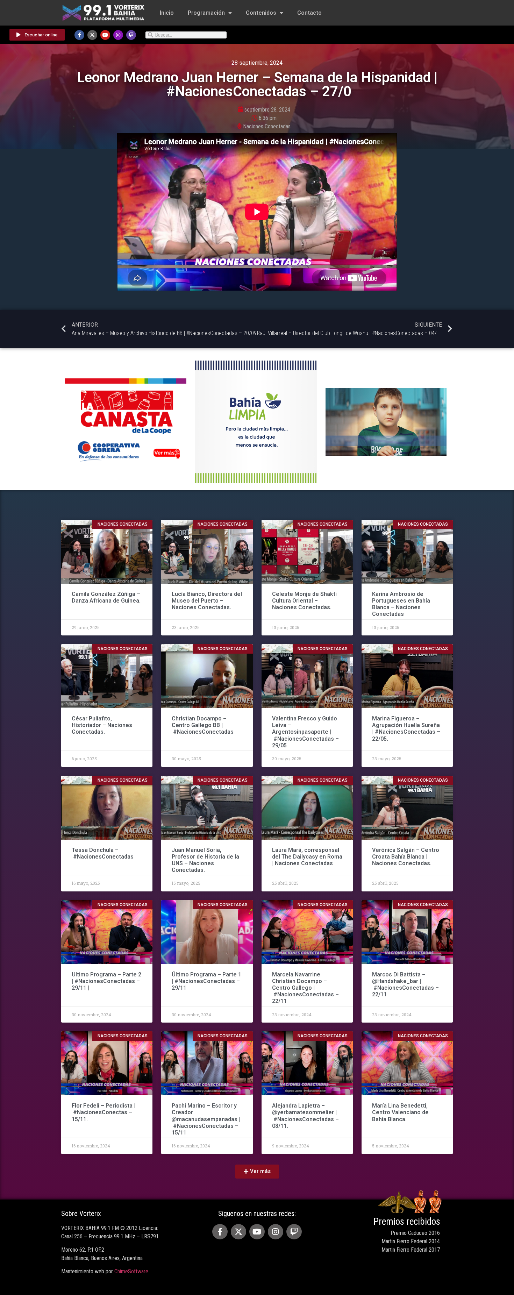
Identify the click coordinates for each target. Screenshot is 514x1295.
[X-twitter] (92, 35)
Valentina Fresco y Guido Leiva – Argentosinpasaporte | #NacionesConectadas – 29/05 (305, 732)
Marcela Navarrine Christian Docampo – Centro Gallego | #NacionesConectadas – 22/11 (305, 988)
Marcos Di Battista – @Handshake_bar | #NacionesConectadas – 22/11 (405, 984)
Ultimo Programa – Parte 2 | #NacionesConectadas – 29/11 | (106, 981)
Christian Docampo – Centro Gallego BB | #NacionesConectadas (203, 725)
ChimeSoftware (131, 1271)
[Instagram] (118, 35)
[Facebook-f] (79, 35)
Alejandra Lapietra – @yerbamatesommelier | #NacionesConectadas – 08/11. (305, 1115)
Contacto (309, 12)
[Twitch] (131, 35)
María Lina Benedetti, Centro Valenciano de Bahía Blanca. (400, 1112)
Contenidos (261, 12)
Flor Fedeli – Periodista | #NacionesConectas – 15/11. (103, 1112)
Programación (206, 12)
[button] (257, 1172)
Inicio (167, 12)
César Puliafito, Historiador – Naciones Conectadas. (102, 725)
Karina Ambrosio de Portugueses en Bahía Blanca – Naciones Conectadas (401, 604)
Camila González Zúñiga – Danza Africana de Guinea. (106, 597)
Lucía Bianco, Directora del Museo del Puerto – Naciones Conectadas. (207, 601)
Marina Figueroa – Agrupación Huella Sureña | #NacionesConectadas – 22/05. (406, 728)
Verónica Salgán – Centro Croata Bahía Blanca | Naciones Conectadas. (405, 857)
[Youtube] (105, 35)
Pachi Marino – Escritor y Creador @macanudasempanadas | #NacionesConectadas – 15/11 (206, 1119)
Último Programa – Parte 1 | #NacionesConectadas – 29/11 (206, 981)
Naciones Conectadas (267, 126)
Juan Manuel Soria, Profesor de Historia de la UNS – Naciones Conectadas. (205, 860)
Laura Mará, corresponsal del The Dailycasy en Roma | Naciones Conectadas (307, 857)
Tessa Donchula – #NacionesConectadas (103, 853)
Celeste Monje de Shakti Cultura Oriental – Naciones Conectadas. (304, 601)
